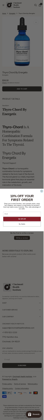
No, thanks (21, 224)
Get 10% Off (21, 219)
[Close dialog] (41, 191)
